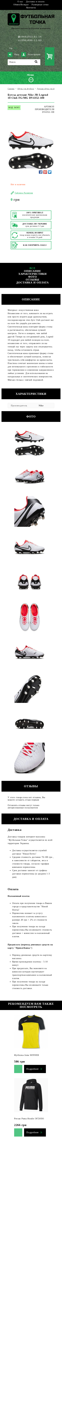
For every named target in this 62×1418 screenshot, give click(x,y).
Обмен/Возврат (21, 4)
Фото (32, 276)
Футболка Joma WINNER (26, 1055)
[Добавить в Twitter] (49, 172)
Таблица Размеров (24, 193)
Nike (41, 405)
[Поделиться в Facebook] (40, 172)
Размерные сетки (40, 4)
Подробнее (32, 1069)
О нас (20, 1)
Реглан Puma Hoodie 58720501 (29, 1119)
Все (32, 268)
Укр (10, 48)
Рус (15, 48)
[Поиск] (36, 62)
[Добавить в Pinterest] (45, 172)
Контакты (31, 7)
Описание (32, 271)
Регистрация (34, 54)
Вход (16, 54)
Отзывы (32, 279)
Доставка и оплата (35, 1)
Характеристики (32, 274)
